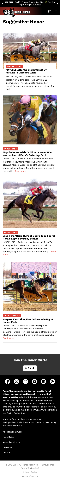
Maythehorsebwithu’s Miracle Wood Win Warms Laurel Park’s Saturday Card (27, 154)
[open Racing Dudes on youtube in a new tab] (34, 381)
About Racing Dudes (12, 432)
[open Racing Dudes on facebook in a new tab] (7, 381)
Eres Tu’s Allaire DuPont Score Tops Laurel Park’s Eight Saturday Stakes (29, 237)
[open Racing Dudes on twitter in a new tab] (16, 381)
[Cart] (49, 11)
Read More (20, 171)
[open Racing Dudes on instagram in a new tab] (25, 381)
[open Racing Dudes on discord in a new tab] (43, 381)
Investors (7, 447)
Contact (6, 452)
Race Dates (8, 437)
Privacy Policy (30, 472)
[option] (30, 3)
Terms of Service (30, 476)
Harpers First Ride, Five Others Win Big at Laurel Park (28, 321)
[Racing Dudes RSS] (52, 381)
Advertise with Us (11, 442)
